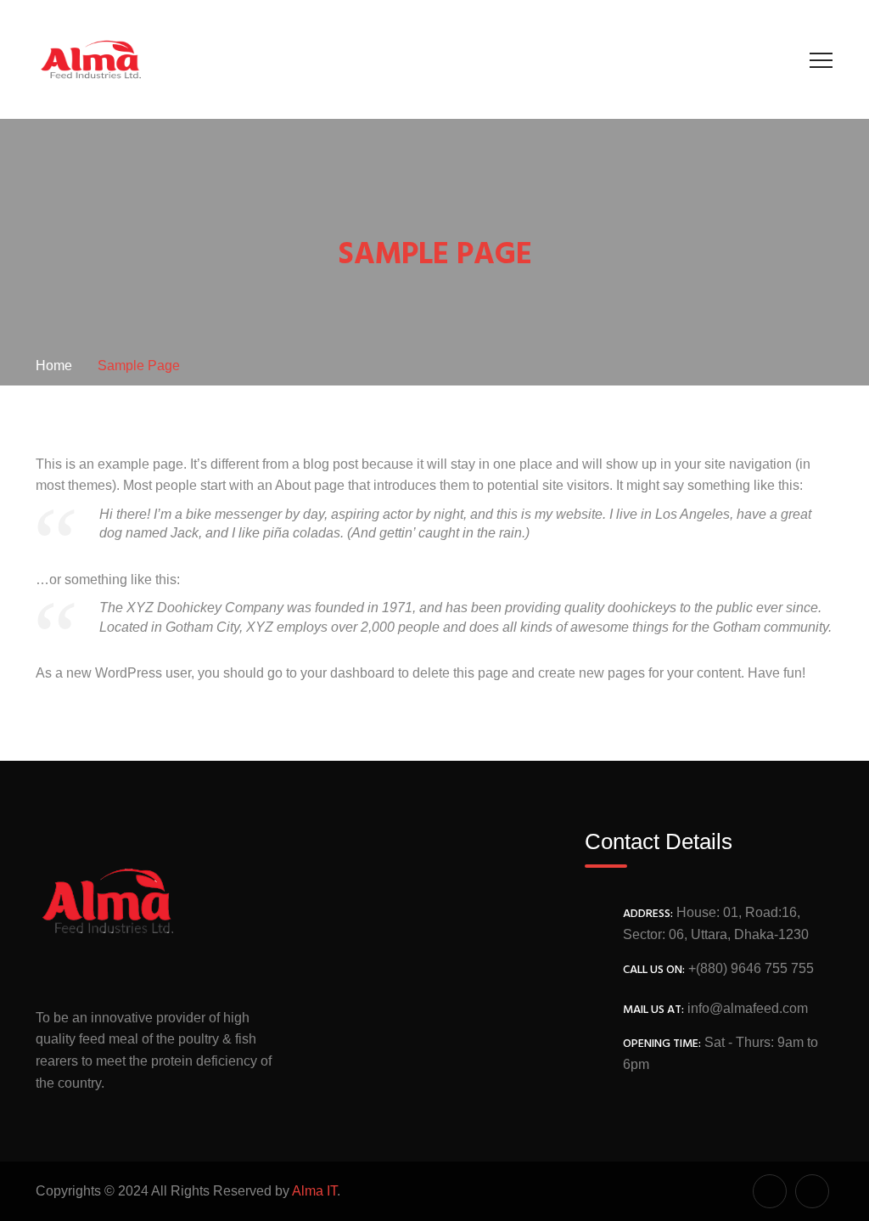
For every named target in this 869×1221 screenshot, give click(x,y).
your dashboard (347, 673)
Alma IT (314, 1191)
